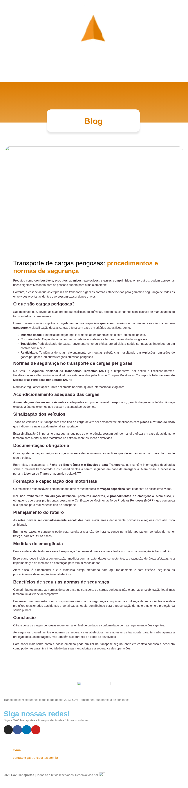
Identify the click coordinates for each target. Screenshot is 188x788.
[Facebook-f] (17, 729)
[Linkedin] (26, 729)
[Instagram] (8, 729)
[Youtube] (35, 729)
